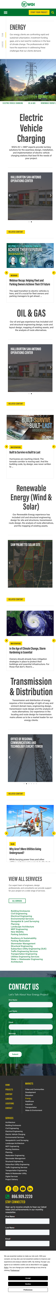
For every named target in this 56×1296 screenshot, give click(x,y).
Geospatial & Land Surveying (25, 921)
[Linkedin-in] (30, 1189)
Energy (28, 1098)
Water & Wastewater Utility (16, 1173)
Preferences (28, 1290)
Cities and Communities (34, 1089)
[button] (5, 12)
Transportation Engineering (24, 953)
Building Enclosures (20, 910)
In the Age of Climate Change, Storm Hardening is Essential (27, 650)
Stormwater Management (23, 943)
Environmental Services (22, 918)
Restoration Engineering (14, 1155)
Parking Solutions (19, 934)
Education (29, 1095)
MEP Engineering (19, 929)
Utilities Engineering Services (25, 956)
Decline (28, 1284)
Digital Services (11, 1176)
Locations (9, 1103)
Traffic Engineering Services (24, 951)
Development (30, 1092)
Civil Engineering (19, 913)
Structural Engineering (22, 946)
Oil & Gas (31, 103)
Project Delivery (11, 1179)
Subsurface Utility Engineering (17, 1164)
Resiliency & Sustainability (23, 938)
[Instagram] (15, 1189)
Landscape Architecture (22, 926)
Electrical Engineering (21, 916)
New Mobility (17, 931)
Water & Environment (33, 1110)
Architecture (17, 961)
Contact (8, 1108)
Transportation (31, 1107)
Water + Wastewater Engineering (27, 959)
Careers (8, 1098)
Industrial (29, 1104)
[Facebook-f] (8, 1189)
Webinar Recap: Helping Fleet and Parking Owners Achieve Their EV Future (29, 282)
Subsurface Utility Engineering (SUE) (28, 948)
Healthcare (29, 1101)
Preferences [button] (15, 1270)
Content (9, 1094)
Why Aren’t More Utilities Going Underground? (25, 850)
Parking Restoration (20, 940)
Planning (15, 923)
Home (7, 1085)
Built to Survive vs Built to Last (24, 451)
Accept (28, 1278)
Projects (9, 1089)
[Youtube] (23, 1189)
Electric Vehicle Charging (13, 103)
